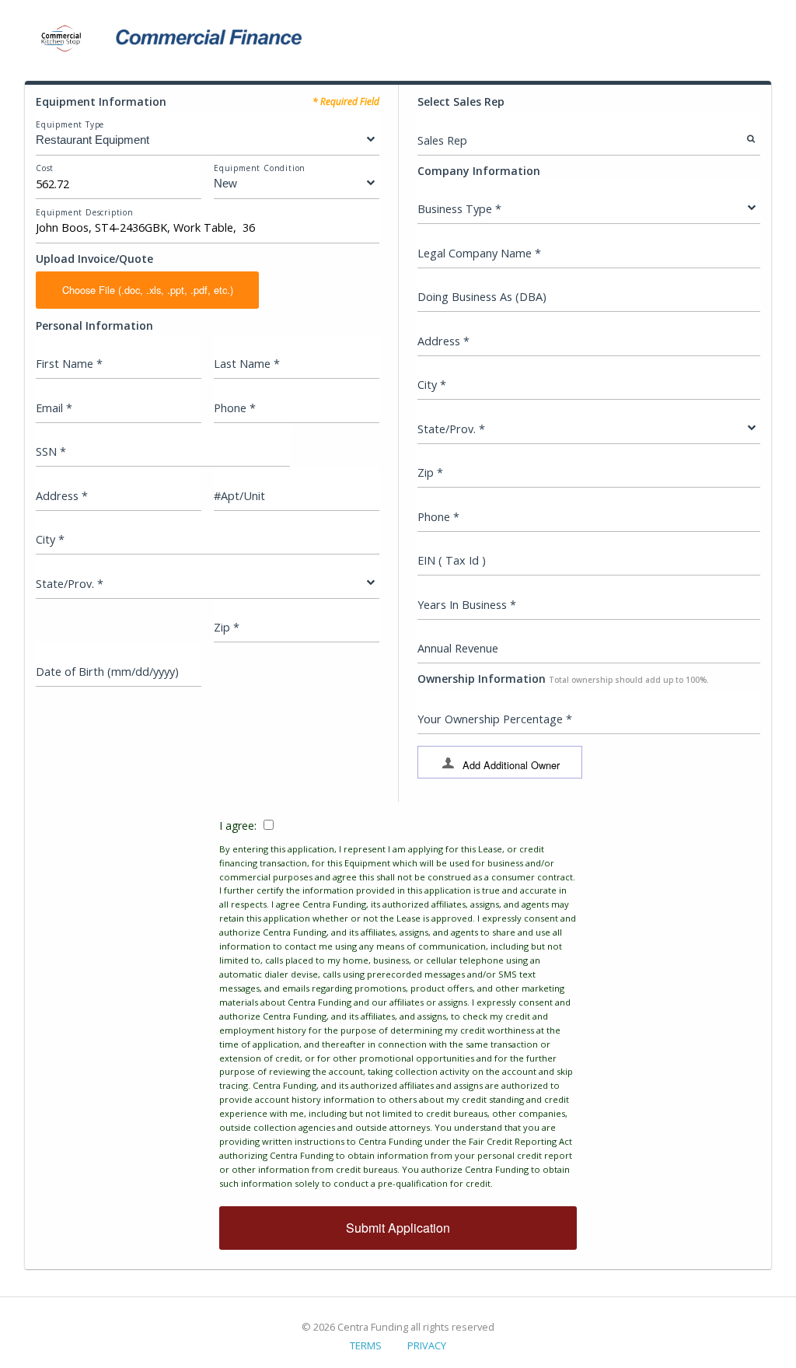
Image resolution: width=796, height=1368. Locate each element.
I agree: (397, 1003)
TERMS (366, 1345)
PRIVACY (426, 1345)
